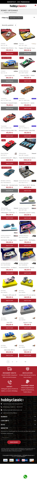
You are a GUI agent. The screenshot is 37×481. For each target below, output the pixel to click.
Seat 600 (9, 322)
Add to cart (9, 53)
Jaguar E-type (27, 322)
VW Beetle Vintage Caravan (9, 240)
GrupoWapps (21, 456)
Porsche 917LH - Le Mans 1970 (10, 268)
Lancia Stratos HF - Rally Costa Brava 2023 (14, 158)
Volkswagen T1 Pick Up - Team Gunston (13, 212)
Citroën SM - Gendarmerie (9, 185)
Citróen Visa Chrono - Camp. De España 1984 (15, 48)
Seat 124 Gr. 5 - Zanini (27, 103)
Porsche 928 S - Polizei (28, 75)
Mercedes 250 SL (9, 350)
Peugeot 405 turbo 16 (9, 295)
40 (25, 362)
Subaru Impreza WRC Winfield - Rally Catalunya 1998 (17, 130)
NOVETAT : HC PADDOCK (18, 2)
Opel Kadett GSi (9, 75)
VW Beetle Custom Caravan (28, 213)
